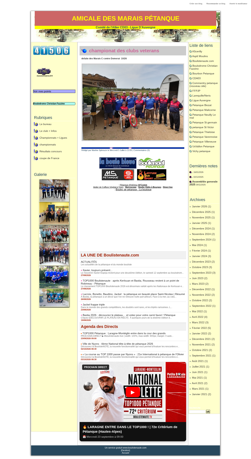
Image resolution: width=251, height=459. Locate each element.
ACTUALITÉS (89, 261)
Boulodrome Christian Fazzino (49, 103)
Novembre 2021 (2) (203, 344)
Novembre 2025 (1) (203, 217)
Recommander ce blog (216, 4)
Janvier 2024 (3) (201, 256)
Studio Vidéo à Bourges (149, 187)
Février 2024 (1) (201, 250)
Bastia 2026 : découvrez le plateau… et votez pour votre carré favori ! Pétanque (129, 315)
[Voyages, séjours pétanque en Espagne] (151, 170)
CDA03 (196, 78)
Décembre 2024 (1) (203, 228)
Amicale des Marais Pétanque (125, 18)
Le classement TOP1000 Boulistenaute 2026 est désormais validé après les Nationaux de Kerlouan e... (132, 286)
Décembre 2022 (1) (203, 289)
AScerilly (197, 51)
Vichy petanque (201, 151)
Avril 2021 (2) (199, 383)
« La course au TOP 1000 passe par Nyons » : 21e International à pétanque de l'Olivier (133, 354)
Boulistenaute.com (203, 60)
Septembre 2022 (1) (204, 305)
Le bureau (45, 124)
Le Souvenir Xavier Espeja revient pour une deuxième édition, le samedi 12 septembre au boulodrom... (132, 273)
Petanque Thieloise (203, 132)
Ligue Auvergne (201, 100)
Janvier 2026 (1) (201, 206)
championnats (48, 144)
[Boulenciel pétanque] (151, 158)
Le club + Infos (48, 131)
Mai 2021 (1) (199, 377)
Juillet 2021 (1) (200, 366)
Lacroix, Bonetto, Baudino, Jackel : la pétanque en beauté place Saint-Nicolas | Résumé (134, 294)
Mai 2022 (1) (199, 311)
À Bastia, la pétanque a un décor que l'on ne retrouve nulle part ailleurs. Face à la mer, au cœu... (128, 297)
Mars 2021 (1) (200, 388)
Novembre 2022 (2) (203, 294)
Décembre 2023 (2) (203, 261)
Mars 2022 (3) (200, 322)
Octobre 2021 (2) (202, 350)
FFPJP (196, 90)
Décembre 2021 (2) (203, 338)
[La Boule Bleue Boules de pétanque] (117, 158)
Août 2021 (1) (200, 361)
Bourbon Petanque (203, 73)
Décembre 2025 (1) (203, 211)
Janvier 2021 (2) (201, 394)
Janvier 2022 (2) (201, 333)
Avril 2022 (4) (199, 316)
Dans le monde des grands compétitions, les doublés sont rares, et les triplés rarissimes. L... (126, 307)
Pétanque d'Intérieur (133, 185)
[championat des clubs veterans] (133, 65)
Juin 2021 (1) (199, 372)
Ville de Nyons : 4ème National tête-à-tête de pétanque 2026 (118, 343)
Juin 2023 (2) (199, 278)
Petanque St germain (204, 122)
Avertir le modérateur (238, 4)
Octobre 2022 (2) (202, 300)
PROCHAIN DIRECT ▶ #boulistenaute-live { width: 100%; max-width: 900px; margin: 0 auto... (127, 336)
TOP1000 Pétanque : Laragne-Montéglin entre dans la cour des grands (124, 333)
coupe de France (49, 158)
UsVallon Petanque (203, 146)
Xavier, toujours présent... (97, 270)
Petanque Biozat (201, 105)
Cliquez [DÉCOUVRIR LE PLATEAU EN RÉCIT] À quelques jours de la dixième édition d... (126, 317)
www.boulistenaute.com (134, 447)
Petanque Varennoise (204, 136)
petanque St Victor (203, 127)
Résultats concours (51, 151)
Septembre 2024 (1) (204, 239)
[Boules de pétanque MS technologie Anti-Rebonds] (118, 170)
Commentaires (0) (142, 150)
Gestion (125, 450)
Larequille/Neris (201, 95)
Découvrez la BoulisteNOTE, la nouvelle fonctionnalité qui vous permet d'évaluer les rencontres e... (130, 346)
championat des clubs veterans (124, 50)
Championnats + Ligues (53, 137)
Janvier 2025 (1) (201, 222)
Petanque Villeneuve (204, 141)
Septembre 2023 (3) (204, 272)
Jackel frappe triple (94, 304)
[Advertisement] (54, 372)
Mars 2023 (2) (200, 283)
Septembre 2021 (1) (204, 355)
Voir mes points (42, 91)
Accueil (125, 453)
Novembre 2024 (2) (203, 234)
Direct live (168, 187)
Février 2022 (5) (201, 327)
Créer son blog (196, 4)
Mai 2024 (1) (199, 245)
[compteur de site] (51, 47)
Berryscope (130, 187)
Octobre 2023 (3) (202, 267)
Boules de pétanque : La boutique (133, 189)
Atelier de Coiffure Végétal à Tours (108, 187)
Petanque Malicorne (204, 109)
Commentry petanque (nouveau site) (203, 84)
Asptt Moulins (200, 56)
